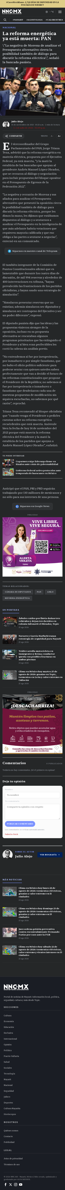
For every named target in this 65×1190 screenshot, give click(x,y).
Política (8, 1050)
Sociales (8, 1068)
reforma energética (17, 598)
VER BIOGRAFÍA (48, 854)
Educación (9, 1027)
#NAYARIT (18, 20)
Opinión (8, 1044)
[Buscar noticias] (5, 20)
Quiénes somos (11, 1130)
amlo (50, 592)
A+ (59, 136)
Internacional (10, 1039)
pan (39, 592)
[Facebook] (5, 1184)
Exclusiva (8, 1033)
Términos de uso (12, 1164)
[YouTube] (20, 1184)
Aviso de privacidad (13, 1158)
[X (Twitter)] (10, 1184)
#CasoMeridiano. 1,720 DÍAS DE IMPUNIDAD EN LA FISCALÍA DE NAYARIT (32, 3)
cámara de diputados (18, 592)
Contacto (8, 1136)
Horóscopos (10, 1114)
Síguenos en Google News (34, 506)
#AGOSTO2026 (35, 20)
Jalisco (7, 1097)
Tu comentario (12, 801)
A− (52, 136)
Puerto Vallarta (11, 1056)
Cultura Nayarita (12, 1108)
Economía (9, 1021)
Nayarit (7, 1079)
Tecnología (9, 1073)
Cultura (7, 1015)
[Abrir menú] (60, 12)
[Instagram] (15, 1184)
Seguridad (9, 1091)
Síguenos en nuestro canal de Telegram (34, 251)
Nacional (9, 27)
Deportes (8, 1102)
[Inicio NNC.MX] (11, 11)
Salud (6, 1062)
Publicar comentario (20, 824)
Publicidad (9, 1142)
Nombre (9, 789)
